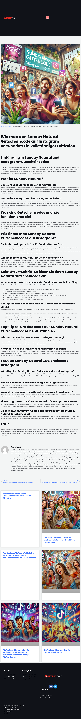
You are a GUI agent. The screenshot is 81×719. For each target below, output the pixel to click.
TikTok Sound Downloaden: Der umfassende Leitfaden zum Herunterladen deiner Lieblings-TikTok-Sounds (16, 653)
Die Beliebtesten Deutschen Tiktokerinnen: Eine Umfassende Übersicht (17, 495)
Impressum (7, 711)
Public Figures (8, 126)
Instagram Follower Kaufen (29, 674)
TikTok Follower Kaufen (10, 674)
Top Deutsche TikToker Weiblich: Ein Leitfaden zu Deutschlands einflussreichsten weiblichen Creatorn (19, 555)
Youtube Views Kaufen (46, 698)
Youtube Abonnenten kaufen (48, 693)
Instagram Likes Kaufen (28, 679)
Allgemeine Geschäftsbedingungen (14, 705)
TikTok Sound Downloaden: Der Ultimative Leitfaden (57, 651)
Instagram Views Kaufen (29, 676)
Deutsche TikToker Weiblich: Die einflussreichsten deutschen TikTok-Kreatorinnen (60, 539)
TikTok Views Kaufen (9, 679)
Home (2, 126)
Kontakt (6, 713)
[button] (48, 17)
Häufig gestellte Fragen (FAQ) (12, 709)
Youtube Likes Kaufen (46, 695)
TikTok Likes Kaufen (9, 676)
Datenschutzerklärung (10, 707)
